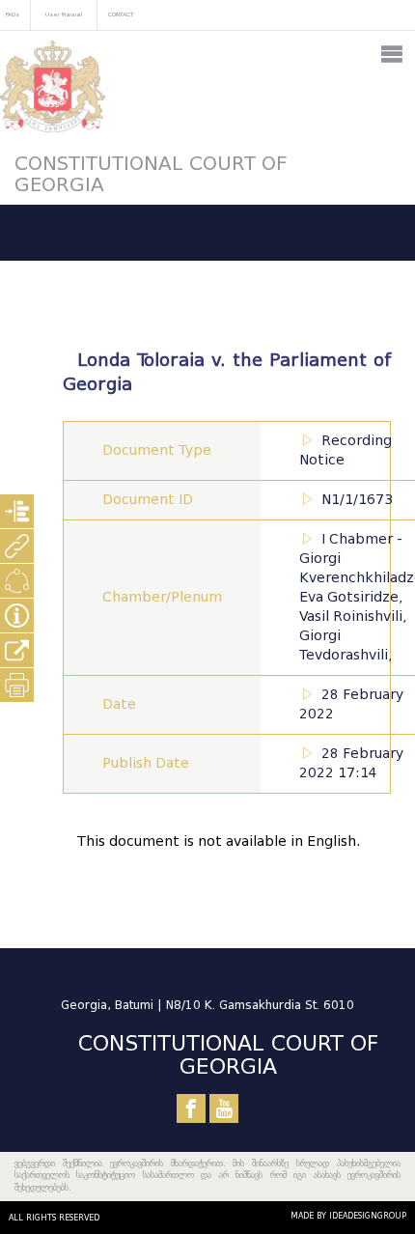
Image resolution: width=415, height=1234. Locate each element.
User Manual (63, 14)
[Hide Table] (17, 615)
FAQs (12, 14)
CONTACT (120, 14)
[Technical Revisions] (17, 581)
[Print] (17, 685)
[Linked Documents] (17, 546)
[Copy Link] (17, 650)
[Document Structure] (17, 511)
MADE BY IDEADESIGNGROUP (348, 1215)
